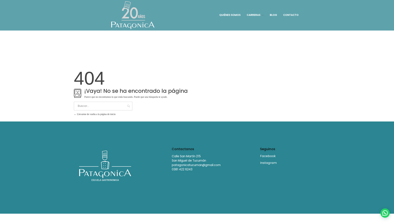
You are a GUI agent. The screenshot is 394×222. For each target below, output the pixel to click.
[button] (385, 213)
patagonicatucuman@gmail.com (196, 165)
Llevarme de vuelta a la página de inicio (96, 114)
